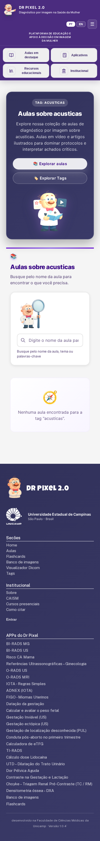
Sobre (11, 592)
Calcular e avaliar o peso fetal (32, 710)
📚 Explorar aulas (50, 163)
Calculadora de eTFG (25, 744)
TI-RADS (14, 750)
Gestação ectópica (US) (27, 724)
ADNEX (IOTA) (19, 690)
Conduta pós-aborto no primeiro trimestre (43, 737)
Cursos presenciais (22, 604)
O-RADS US (16, 670)
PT (71, 24)
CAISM (12, 598)
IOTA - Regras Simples (26, 684)
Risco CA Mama (20, 657)
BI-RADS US (17, 650)
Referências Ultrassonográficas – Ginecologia (46, 664)
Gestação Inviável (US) (26, 717)
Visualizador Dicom (23, 567)
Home (11, 545)
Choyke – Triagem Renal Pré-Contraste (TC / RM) (49, 784)
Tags (10, 573)
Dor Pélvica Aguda (22, 770)
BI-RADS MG (18, 643)
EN (81, 24)
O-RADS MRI (17, 677)
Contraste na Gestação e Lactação (37, 777)
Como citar (15, 609)
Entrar (11, 619)
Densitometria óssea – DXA (30, 790)
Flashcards (15, 556)
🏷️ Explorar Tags (50, 178)
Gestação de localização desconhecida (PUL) (46, 730)
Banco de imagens (22, 562)
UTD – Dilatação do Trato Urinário (35, 764)
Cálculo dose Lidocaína (26, 757)
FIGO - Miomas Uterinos (27, 697)
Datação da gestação (25, 704)
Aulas (11, 551)
